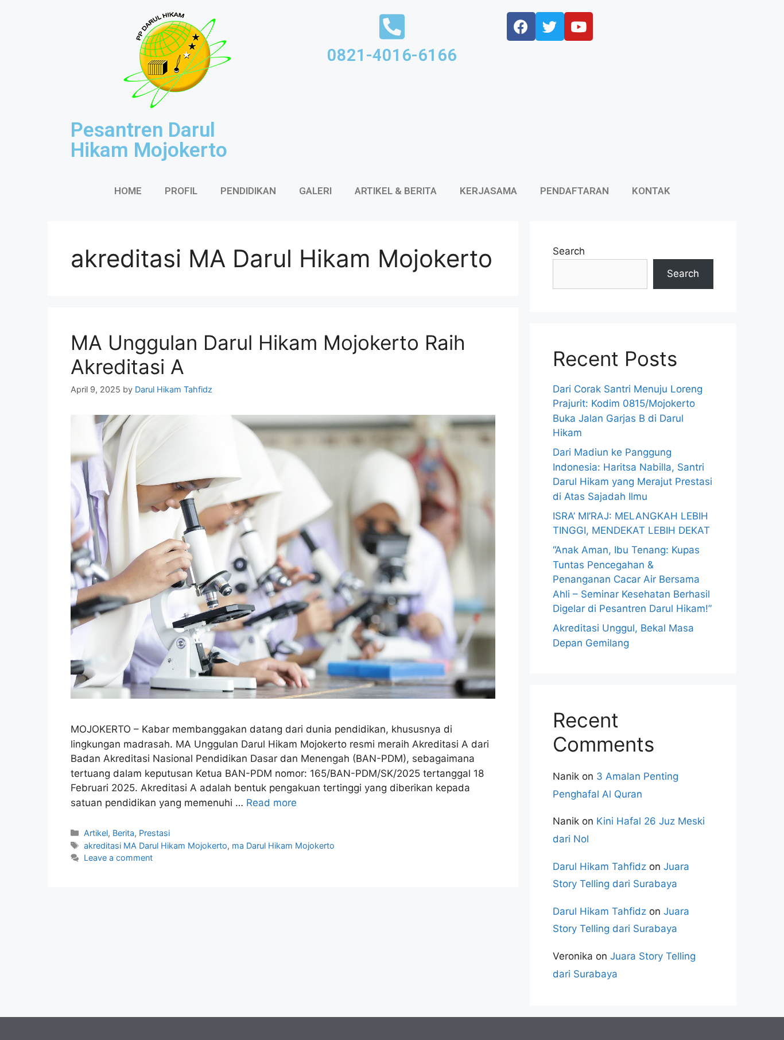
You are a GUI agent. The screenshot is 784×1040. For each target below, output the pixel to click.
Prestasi (154, 833)
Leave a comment (118, 857)
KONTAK (651, 191)
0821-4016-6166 (392, 55)
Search (569, 251)
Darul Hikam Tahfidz (599, 866)
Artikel (96, 833)
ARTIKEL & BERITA (396, 191)
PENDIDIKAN (248, 191)
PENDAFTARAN (574, 191)
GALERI (315, 191)
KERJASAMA (488, 191)
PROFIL (181, 191)
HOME (128, 191)
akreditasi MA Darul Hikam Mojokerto (155, 845)
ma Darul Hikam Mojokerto (283, 845)
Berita (123, 833)
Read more (271, 802)
